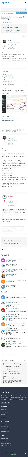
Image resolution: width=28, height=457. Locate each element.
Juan (11, 40)
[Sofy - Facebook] (4, 84)
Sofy (11, 75)
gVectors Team (4, 438)
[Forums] (2, 13)
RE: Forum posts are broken (12, 316)
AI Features (3, 409)
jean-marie (10, 275)
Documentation (4, 424)
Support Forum (4, 426)
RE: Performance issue (11, 337)
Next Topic (14, 243)
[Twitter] (2, 403)
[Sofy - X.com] (5, 84)
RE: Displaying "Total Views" (12, 302)
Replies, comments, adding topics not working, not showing (14, 259)
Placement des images (11, 274)
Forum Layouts (4, 412)
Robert (11, 27)
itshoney (16, 371)
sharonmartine (11, 314)
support (9, 265)
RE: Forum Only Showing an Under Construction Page (13, 344)
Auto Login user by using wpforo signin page (16, 280)
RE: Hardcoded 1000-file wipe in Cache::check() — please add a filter (14, 309)
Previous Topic (7, 243)
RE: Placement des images (12, 330)
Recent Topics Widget (11, 285)
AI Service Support (5, 429)
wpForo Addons (4, 416)
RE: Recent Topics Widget (12, 295)
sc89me (9, 271)
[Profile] (3, 48)
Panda (9, 261)
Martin (9, 341)
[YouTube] (5, 403)
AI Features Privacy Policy (7, 443)
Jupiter (9, 320)
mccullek (9, 348)
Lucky (9, 286)
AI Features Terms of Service (7, 445)
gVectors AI (3, 414)
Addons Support (5, 431)
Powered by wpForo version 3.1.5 (21, 384)
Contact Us (3, 441)
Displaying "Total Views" (11, 264)
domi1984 (10, 281)
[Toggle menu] (25, 2)
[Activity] (4, 48)
